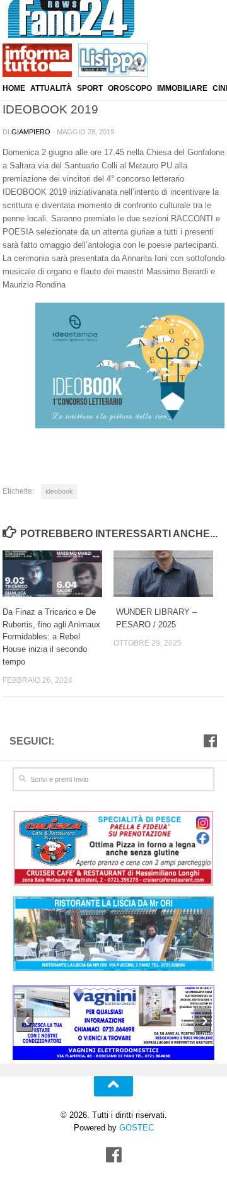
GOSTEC (135, 1127)
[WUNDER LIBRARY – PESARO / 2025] (169, 573)
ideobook (59, 491)
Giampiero (30, 132)
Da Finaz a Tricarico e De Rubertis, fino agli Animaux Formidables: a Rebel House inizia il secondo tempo (51, 636)
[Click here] (113, 935)
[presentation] (24, 1020)
